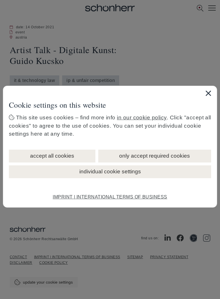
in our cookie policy (142, 118)
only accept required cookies (154, 156)
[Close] (208, 93)
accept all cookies (52, 156)
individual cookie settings (110, 171)
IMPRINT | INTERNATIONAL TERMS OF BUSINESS (110, 196)
